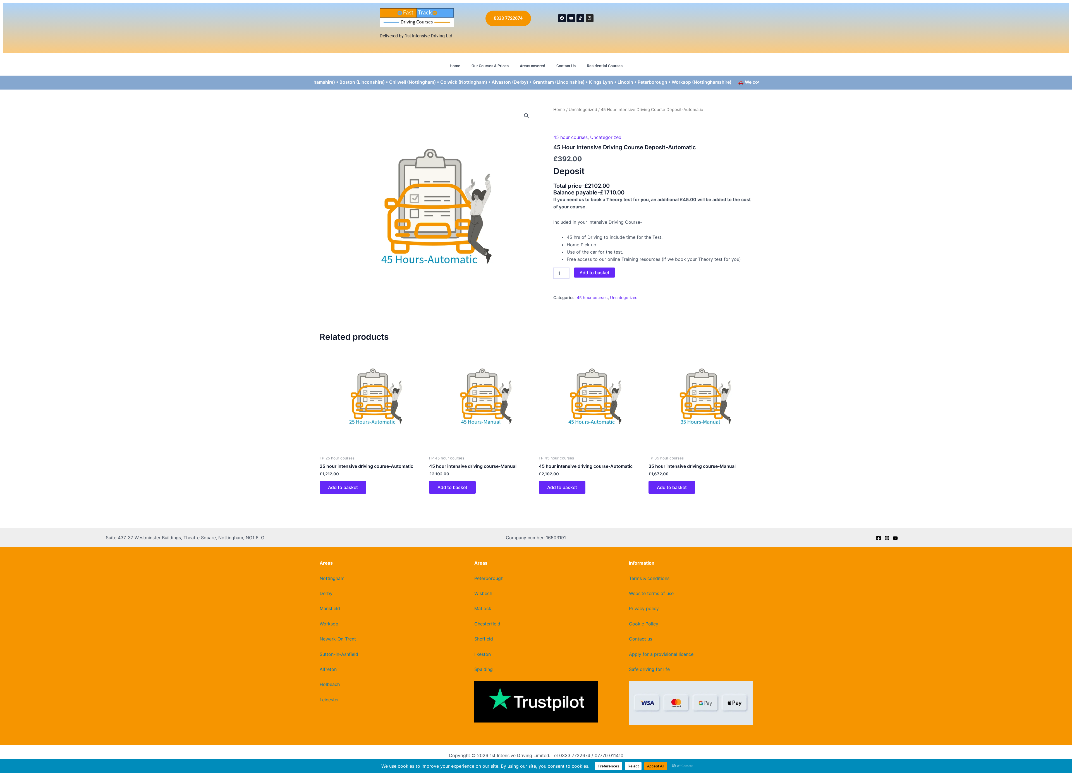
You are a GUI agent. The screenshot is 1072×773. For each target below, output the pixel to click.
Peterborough (488, 578)
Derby (326, 593)
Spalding (483, 669)
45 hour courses (570, 137)
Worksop (329, 624)
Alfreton (328, 669)
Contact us (640, 639)
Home (455, 66)
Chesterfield (487, 624)
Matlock (482, 608)
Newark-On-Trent (338, 639)
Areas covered (532, 66)
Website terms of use (651, 593)
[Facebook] (878, 538)
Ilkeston (482, 654)
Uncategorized (583, 109)
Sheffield (483, 639)
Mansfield (330, 608)
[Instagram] (886, 538)
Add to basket (594, 272)
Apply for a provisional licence (661, 654)
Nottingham (332, 578)
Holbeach (330, 684)
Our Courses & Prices (490, 66)
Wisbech (483, 593)
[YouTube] (895, 538)
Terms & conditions (649, 578)
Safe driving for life (649, 669)
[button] (526, 116)
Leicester (329, 699)
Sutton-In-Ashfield (339, 654)
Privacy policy (644, 608)
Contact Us (566, 66)
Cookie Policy (643, 624)
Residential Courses (605, 66)
